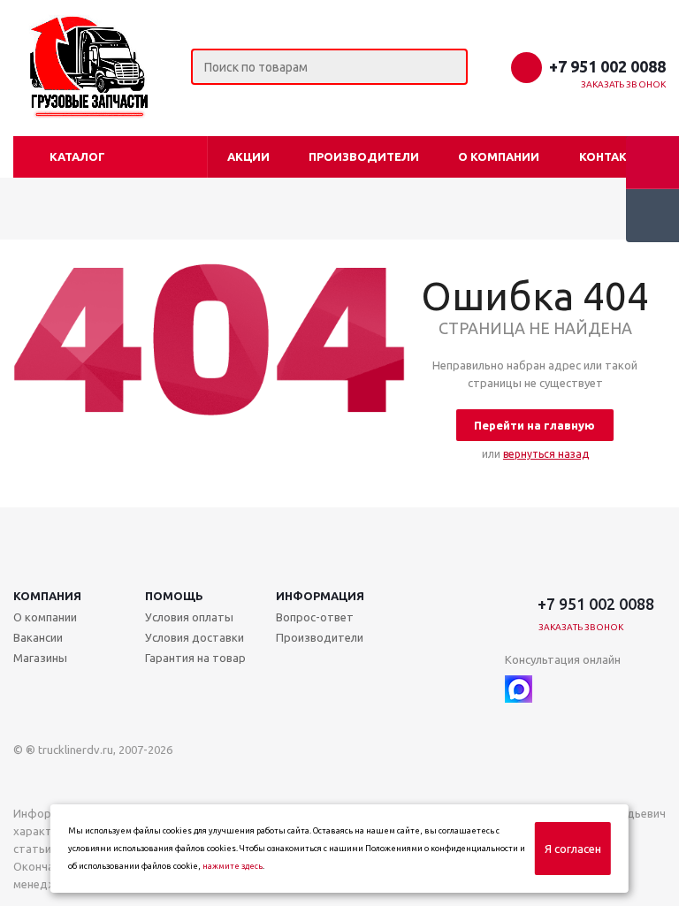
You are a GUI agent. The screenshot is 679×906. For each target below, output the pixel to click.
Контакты (612, 156)
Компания (47, 596)
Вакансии (38, 637)
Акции (248, 156)
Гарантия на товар (195, 657)
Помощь (174, 596)
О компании (498, 156)
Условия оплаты (189, 617)
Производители (364, 156)
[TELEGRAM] (554, 689)
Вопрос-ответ (315, 617)
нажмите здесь (232, 866)
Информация (320, 596)
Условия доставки (194, 637)
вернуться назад (546, 454)
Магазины (40, 657)
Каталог (77, 156)
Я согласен (573, 848)
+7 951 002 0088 (607, 66)
